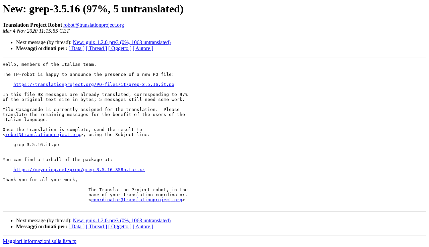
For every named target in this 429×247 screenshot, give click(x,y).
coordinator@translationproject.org (136, 199)
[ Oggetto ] (119, 48)
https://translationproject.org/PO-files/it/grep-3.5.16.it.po (93, 84)
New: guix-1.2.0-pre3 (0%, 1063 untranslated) (122, 42)
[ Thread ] (96, 48)
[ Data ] (76, 48)
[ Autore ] (143, 48)
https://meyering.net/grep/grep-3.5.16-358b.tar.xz (79, 169)
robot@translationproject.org (93, 25)
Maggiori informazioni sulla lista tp (39, 241)
